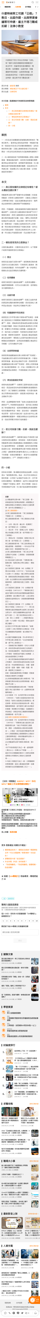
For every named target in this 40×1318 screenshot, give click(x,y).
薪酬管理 (11, 898)
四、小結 (11, 126)
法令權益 (28, 7)
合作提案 (19, 1303)
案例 (6, 105)
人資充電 (18, 7)
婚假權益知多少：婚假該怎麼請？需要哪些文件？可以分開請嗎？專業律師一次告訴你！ (21, 853)
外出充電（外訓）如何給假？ (16, 862)
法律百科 (13, 92)
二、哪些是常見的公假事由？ (19, 117)
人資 (3, 898)
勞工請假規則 (12, 510)
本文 (6, 108)
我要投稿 (8, 1303)
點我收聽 (13, 832)
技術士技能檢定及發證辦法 (18, 717)
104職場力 (14, 876)
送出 (20, 941)
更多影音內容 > (33, 1214)
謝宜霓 (12, 86)
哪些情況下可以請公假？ (19, 89)
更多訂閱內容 (34, 1104)
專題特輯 (8, 7)
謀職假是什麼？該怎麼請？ (15, 859)
